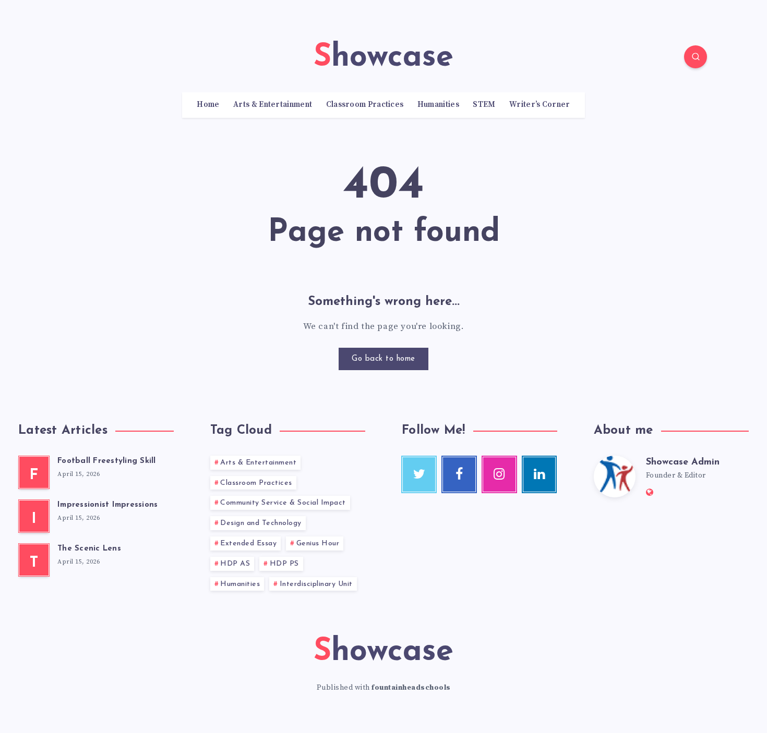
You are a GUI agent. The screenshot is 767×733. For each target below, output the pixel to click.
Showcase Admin (683, 462)
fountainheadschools (411, 687)
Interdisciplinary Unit (316, 584)
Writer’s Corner (539, 104)
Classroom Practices (365, 104)
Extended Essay (248, 543)
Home (208, 104)
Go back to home (383, 359)
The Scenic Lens (89, 549)
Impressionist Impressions (107, 505)
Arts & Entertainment (272, 104)
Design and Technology (261, 523)
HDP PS (284, 564)
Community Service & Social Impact (283, 503)
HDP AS (235, 564)
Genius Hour (318, 543)
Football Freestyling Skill (106, 461)
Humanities (438, 104)
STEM (484, 104)
